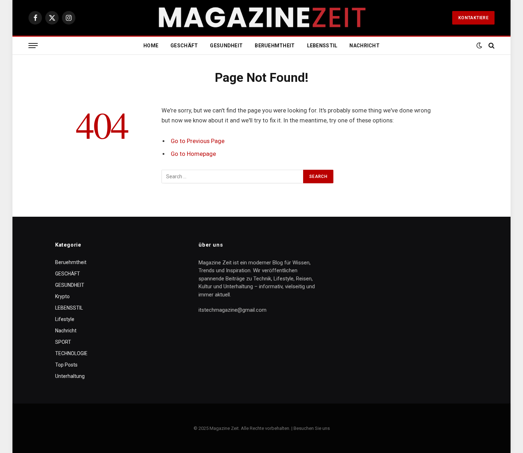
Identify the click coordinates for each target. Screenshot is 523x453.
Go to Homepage (193, 154)
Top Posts (66, 365)
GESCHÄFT (184, 45)
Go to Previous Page (197, 141)
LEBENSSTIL (322, 45)
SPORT (63, 342)
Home (150, 45)
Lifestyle (64, 319)
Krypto (62, 296)
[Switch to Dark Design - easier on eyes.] (479, 45)
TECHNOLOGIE (71, 353)
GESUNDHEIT (226, 45)
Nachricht (364, 45)
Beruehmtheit (275, 45)
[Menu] (33, 46)
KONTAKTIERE (473, 17)
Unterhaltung (70, 376)
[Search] (491, 46)
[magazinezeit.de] (261, 18)
